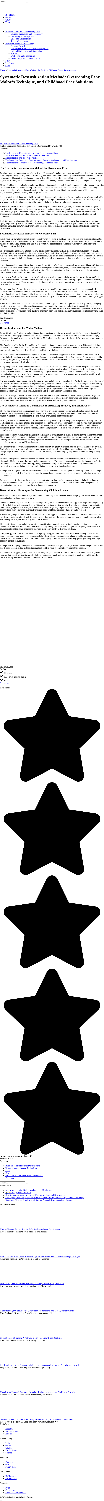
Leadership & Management (22, 36)
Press (7, 1488)
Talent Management (19, 41)
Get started (4, 323)
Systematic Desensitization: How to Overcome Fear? (28, 155)
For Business (11, 1450)
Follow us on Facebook (15, 1492)
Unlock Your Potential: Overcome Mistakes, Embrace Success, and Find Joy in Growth (37, 1392)
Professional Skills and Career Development (29, 48)
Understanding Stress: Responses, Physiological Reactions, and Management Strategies (37, 1311)
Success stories (11, 1431)
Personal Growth (18, 46)
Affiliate (8, 1434)
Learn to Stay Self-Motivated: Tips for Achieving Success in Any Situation (32, 1283)
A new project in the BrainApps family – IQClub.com (28, 1190)
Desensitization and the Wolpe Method (21, 158)
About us (9, 1429)
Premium (9, 1462)
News (7, 61)
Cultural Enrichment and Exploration (26, 51)
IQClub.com (10, 1476)
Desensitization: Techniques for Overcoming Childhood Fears (31, 163)
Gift (7, 1464)
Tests (7, 22)
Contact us (9, 1490)
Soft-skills (15, 53)
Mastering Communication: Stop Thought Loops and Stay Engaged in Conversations (36, 1419)
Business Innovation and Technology (27, 34)
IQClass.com (11, 1478)
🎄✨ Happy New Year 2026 (18, 1192)
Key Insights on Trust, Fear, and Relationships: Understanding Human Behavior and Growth (39, 1365)
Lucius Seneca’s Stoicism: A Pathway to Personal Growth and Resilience (31, 1338)
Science (8, 1453)
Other (7, 65)
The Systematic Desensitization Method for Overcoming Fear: (31, 153)
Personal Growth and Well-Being (19, 43)
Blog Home (10, 15)
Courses (8, 20)
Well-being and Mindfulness (23, 56)
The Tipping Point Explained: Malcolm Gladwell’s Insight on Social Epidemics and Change (44, 1197)
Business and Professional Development (22, 31)
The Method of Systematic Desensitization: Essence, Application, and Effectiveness (41, 160)
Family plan (10, 1467)
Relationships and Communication (25, 58)
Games (8, 17)
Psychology (10, 63)
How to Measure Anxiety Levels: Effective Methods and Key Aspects (35, 1195)
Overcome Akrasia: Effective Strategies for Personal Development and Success (39, 1200)
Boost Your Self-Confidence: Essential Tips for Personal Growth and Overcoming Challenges (40, 1256)
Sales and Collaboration (21, 39)
